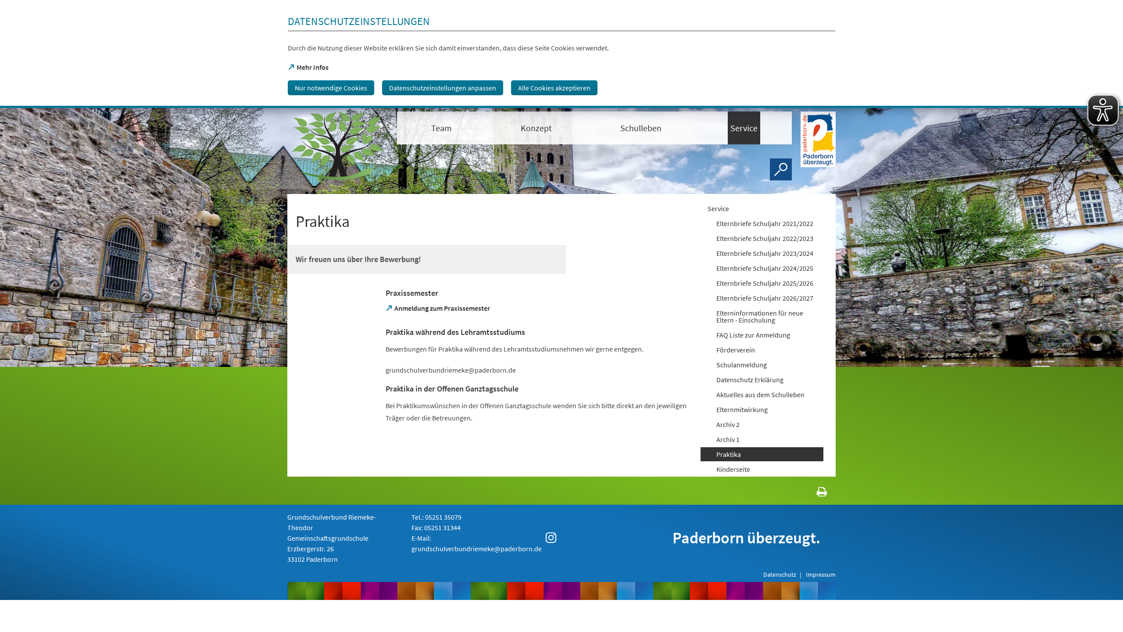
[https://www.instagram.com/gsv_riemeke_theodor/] (551, 538)
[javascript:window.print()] (814, 493)
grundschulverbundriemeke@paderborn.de (476, 548)
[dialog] (561, 54)
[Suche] (781, 169)
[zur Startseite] (337, 145)
